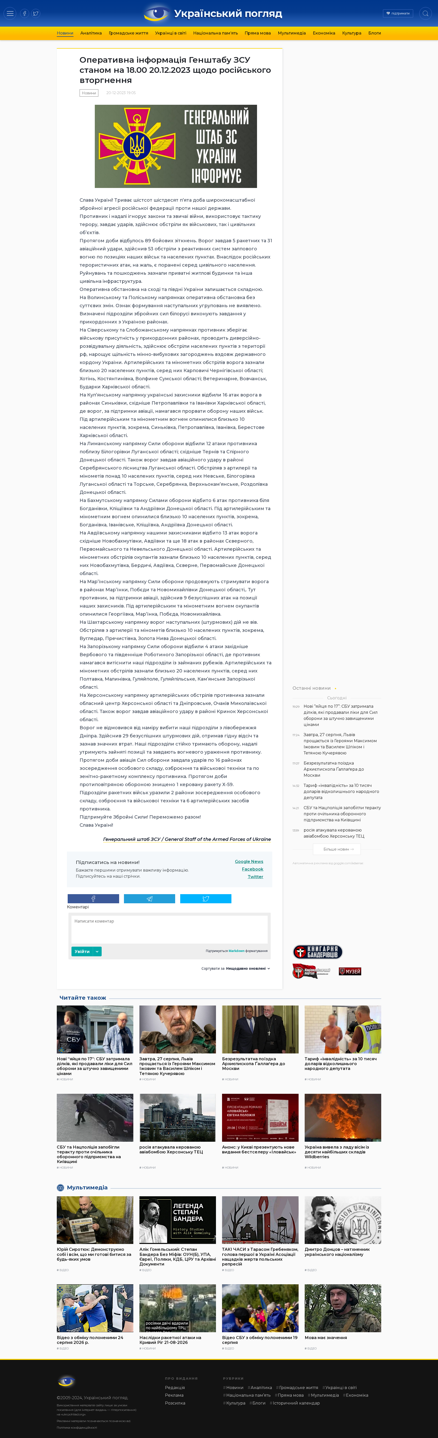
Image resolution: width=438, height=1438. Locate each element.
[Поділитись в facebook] (93, 898)
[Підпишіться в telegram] (149, 898)
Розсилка (175, 1403)
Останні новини (312, 688)
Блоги (374, 33)
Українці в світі (170, 33)
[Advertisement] (337, 902)
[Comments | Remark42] (169, 943)
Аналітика (91, 33)
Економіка (324, 33)
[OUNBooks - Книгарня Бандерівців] (337, 952)
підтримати (401, 13)
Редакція (175, 1387)
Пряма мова (258, 33)
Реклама (174, 1395)
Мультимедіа (292, 33)
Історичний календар (296, 1403)
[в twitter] (35, 13)
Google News (249, 861)
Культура (351, 33)
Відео (64, 1270)
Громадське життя (128, 33)
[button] (10, 13)
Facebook (252, 869)
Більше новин (336, 849)
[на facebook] (24, 13)
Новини (65, 33)
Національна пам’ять (215, 33)
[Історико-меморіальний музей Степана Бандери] (360, 971)
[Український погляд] (67, 1381)
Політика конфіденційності (77, 1427)
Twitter (255, 876)
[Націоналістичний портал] (314, 971)
